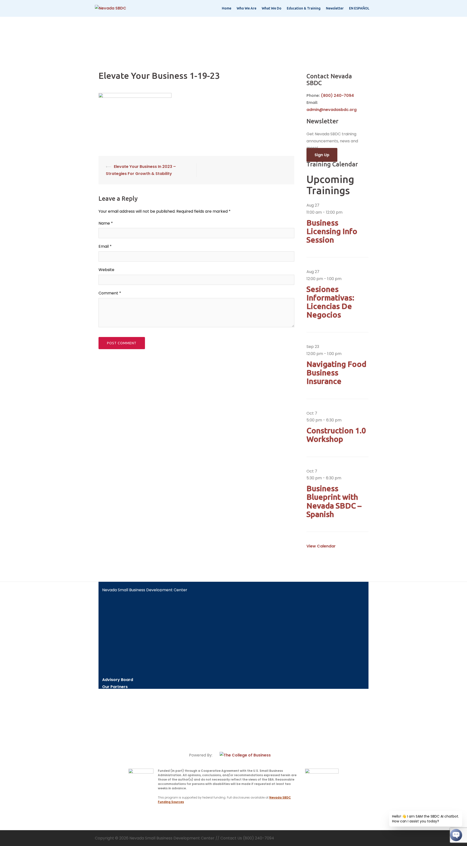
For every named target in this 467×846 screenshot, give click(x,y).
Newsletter (335, 8)
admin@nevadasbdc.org (331, 109)
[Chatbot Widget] (456, 835)
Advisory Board (117, 679)
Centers (110, 701)
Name (106, 223)
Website (106, 270)
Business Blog (115, 729)
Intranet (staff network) (126, 736)
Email (105, 246)
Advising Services (119, 708)
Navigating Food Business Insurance (336, 372)
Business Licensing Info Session (331, 231)
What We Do (271, 8)
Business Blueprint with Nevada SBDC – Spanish (333, 501)
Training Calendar (120, 722)
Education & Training (304, 8)
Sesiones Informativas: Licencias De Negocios (330, 302)
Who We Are (246, 8)
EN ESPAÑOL (359, 8)
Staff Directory (117, 694)
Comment (110, 293)
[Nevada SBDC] (110, 8)
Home (226, 8)
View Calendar (321, 546)
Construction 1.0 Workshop (336, 434)
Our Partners (115, 687)
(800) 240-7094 (337, 95)
